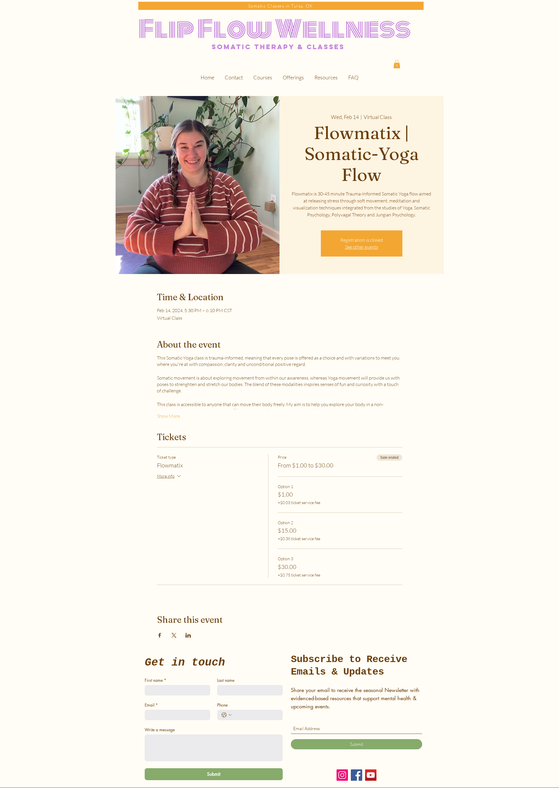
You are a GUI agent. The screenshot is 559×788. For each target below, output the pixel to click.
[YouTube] (370, 775)
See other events (361, 247)
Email (151, 704)
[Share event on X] (174, 635)
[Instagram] (342, 775)
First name (155, 680)
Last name (225, 680)
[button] (396, 64)
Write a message (160, 729)
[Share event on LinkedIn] (188, 635)
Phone (222, 704)
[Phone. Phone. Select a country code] (226, 714)
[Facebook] (356, 775)
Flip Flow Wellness (274, 29)
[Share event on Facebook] (159, 635)
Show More (168, 416)
